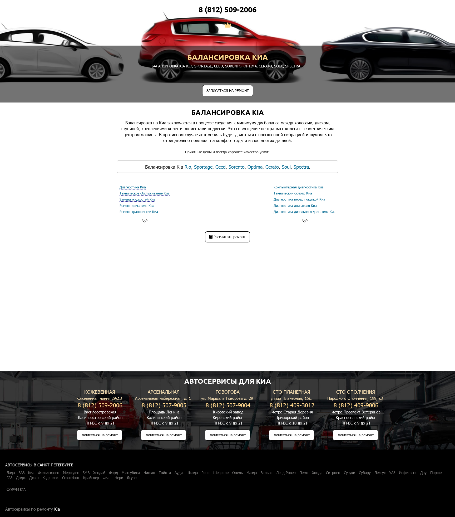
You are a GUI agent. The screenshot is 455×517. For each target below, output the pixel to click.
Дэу (423, 473)
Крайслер (91, 478)
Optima (250, 66)
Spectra (292, 66)
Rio (189, 66)
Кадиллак (50, 478)
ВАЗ (21, 473)
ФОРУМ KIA (16, 489)
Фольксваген (48, 473)
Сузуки (349, 473)
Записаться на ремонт (99, 434)
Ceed (218, 66)
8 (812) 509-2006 (227, 9)
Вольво (266, 473)
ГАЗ (9, 478)
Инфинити (408, 473)
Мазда (251, 473)
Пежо (303, 473)
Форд (113, 473)
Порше (436, 473)
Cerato (265, 66)
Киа (31, 473)
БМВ (86, 473)
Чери (119, 478)
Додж (21, 478)
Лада (11, 473)
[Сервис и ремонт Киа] (227, 25)
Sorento (233, 66)
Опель (237, 473)
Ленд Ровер (286, 473)
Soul (278, 66)
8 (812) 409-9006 (356, 404)
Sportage (203, 66)
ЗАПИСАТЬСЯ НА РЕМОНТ (227, 90)
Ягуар (132, 478)
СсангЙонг (71, 478)
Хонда (317, 473)
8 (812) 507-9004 (228, 404)
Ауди (179, 473)
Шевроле (221, 473)
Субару (365, 473)
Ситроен (333, 473)
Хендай (99, 473)
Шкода (192, 473)
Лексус (379, 473)
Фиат (107, 478)
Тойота (165, 473)
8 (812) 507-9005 (164, 404)
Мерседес (71, 473)
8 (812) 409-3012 (292, 404)
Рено (205, 473)
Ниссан (149, 473)
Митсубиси (131, 473)
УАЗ (392, 473)
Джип (34, 478)
